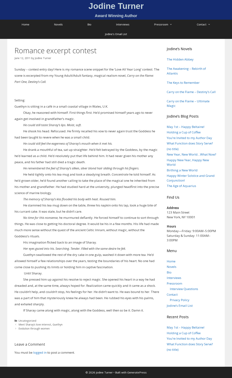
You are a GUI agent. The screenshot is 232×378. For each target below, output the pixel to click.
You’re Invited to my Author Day (189, 138)
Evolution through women (34, 328)
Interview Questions (184, 289)
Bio (89, 24)
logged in (40, 352)
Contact (201, 24)
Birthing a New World (182, 170)
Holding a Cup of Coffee (184, 132)
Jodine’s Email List (116, 34)
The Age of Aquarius (181, 186)
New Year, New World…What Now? (191, 154)
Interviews (122, 24)
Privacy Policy (179, 300)
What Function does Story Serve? (190, 143)
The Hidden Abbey (180, 59)
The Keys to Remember (183, 83)
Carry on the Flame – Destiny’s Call (191, 92)
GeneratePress (137, 372)
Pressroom (161, 24)
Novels (58, 24)
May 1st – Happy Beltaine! (185, 127)
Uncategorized (27, 320)
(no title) (173, 149)
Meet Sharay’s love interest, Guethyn (40, 324)
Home (25, 24)
